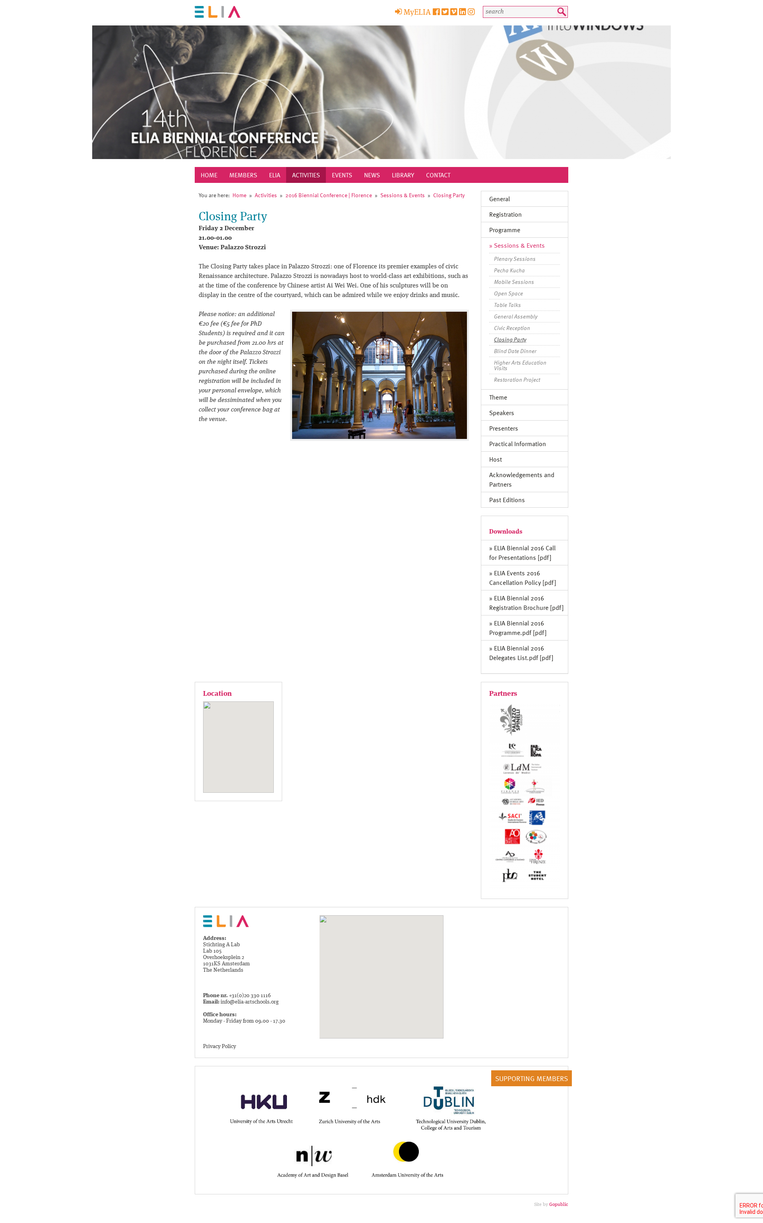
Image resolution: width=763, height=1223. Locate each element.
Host (495, 459)
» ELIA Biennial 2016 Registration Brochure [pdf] (526, 602)
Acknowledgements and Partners (521, 479)
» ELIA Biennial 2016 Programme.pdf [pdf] (518, 627)
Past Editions (507, 500)
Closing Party (449, 195)
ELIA (274, 175)
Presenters (503, 428)
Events (342, 175)
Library (403, 175)
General (499, 199)
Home (209, 175)
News (372, 175)
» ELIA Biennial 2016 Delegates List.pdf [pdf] (521, 652)
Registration (505, 214)
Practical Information (517, 443)
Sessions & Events (402, 195)
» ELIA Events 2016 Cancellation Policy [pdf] (522, 577)
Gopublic (558, 1204)
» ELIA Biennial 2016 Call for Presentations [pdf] (522, 552)
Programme (504, 230)
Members (243, 175)
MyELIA (417, 13)
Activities (306, 175)
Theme (498, 397)
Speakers (501, 412)
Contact (438, 175)
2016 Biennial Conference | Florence (328, 195)
